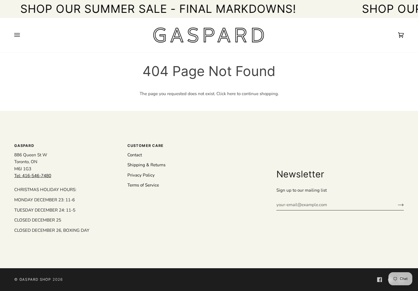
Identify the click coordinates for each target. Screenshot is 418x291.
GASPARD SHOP (35, 279)
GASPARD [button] (24, 146)
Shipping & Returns (146, 165)
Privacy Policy (141, 175)
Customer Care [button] (145, 146)
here (231, 94)
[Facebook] (379, 279)
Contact (134, 155)
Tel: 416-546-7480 (32, 176)
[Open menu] (22, 35)
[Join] (396, 204)
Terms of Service (143, 185)
